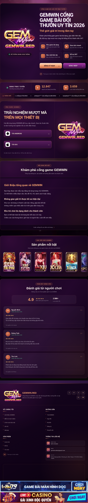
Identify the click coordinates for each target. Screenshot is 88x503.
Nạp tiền (49, 418)
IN (83, 392)
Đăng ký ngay (49, 66)
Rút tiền (49, 422)
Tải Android (17, 133)
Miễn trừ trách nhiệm (10, 418)
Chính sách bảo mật (10, 422)
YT (74, 392)
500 (83, 397)
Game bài (7, 442)
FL (78, 397)
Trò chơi (7, 449)
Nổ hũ (6, 445)
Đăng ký (49, 426)
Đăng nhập (73, 66)
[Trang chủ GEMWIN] (11, 395)
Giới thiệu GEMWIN (10, 415)
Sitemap (7, 430)
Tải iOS (14, 144)
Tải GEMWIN (50, 415)
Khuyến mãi (50, 430)
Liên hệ (6, 426)
